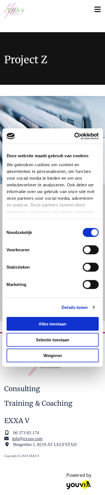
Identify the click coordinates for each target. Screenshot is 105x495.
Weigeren (52, 355)
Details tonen (75, 307)
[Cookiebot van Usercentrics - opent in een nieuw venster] (75, 136)
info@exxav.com (27, 438)
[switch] (91, 249)
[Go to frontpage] (43, 10)
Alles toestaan (52, 324)
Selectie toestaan (52, 339)
